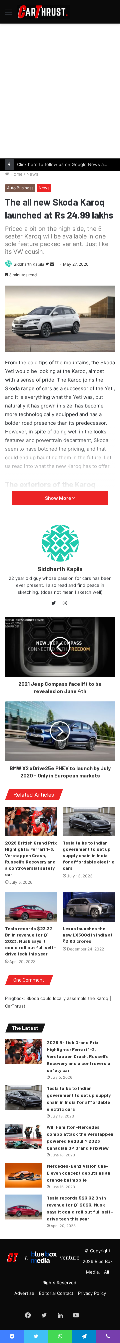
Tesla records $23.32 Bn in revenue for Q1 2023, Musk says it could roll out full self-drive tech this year (30, 941)
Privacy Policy (92, 1293)
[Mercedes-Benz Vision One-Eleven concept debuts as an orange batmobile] (23, 1175)
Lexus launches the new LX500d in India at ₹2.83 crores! (88, 935)
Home (16, 174)
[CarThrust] (43, 12)
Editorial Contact (56, 1293)
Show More (58, 498)
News (32, 174)
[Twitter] (55, 603)
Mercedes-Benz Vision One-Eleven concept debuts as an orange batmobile (78, 1173)
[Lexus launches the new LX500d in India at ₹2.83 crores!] (89, 907)
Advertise (24, 1293)
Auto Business (20, 187)
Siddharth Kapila (29, 264)
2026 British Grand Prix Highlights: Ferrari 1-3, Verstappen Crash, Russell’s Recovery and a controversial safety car (79, 1056)
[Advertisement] (60, 90)
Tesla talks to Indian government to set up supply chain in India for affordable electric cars (88, 855)
